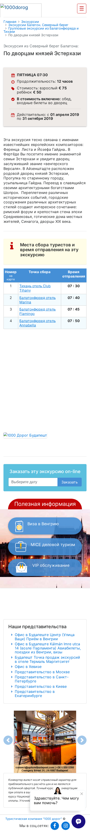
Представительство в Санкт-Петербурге (42, 679)
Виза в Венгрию (43, 523)
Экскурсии (30, 21)
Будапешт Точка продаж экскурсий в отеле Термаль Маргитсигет (47, 659)
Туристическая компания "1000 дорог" (33, 819)
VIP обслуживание (50, 565)
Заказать (69, 482)
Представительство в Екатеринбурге (35, 693)
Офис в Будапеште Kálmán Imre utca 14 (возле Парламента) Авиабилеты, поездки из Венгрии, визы (48, 648)
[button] (8, 740)
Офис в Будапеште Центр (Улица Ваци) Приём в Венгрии (45, 636)
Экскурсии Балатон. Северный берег (38, 25)
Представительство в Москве (42, 672)
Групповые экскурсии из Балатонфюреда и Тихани (41, 30)
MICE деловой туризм (53, 544)
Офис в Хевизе (28, 666)
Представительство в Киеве (41, 686)
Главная (9, 21)
